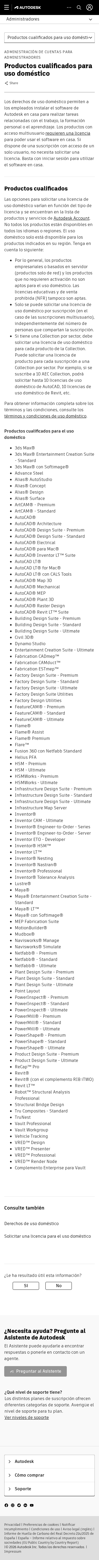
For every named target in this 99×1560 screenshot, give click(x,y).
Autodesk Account (71, 218)
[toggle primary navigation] (9, 7)
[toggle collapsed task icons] (69, 7)
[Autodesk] (28, 7)
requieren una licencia (67, 133)
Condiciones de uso (45, 1529)
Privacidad (12, 1524)
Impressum (12, 1551)
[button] (46, 19)
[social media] (19, 1505)
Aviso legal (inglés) (77, 1529)
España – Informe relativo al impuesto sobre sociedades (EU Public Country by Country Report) (45, 1540)
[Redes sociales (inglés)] (19, 1504)
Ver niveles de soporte (26, 1417)
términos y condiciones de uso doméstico (45, 416)
